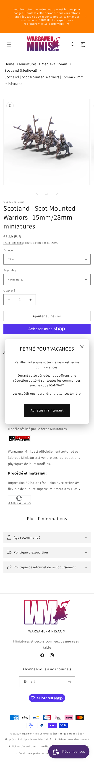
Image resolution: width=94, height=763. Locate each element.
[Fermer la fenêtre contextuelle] (82, 347)
